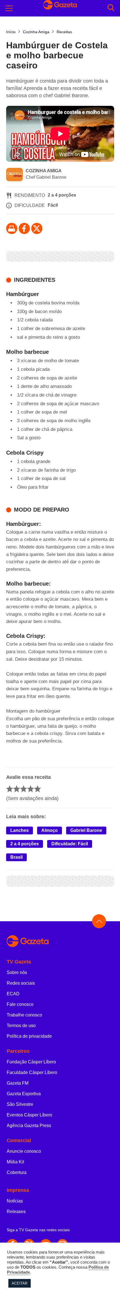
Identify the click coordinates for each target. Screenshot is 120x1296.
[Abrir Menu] (9, 8)
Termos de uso (21, 1025)
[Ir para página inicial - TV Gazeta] (60, 941)
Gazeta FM (17, 1083)
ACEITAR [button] (19, 1283)
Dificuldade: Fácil (69, 843)
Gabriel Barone (86, 830)
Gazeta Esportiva (24, 1093)
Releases (16, 1211)
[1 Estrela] (9, 788)
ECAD (13, 993)
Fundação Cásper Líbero (31, 1061)
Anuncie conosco (24, 1151)
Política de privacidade (29, 1036)
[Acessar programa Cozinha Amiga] (14, 175)
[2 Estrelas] (16, 788)
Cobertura (17, 1172)
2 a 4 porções (24, 843)
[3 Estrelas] (23, 788)
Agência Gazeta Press (29, 1125)
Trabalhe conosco (24, 1015)
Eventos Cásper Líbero (29, 1115)
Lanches (19, 830)
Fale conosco (20, 1004)
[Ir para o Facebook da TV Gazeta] (24, 228)
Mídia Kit (15, 1161)
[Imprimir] (11, 228)
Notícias (15, 1201)
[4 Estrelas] (30, 788)
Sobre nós (17, 972)
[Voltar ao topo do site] (99, 921)
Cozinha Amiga (44, 170)
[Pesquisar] (110, 8)
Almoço (49, 830)
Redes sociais (21, 983)
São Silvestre (20, 1104)
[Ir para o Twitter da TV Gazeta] (36, 228)
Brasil (16, 857)
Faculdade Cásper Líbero (32, 1072)
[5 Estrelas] (37, 788)
